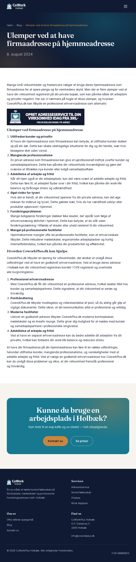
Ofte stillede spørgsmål (20, 519)
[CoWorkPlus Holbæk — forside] (16, 6)
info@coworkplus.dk (83, 535)
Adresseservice (80, 487)
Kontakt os (55, 441)
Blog (19, 25)
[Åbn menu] (125, 6)
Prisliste (75, 497)
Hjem (10, 25)
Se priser (82, 441)
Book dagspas (79, 503)
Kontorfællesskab (81, 492)
